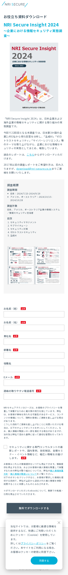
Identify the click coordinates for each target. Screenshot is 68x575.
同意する (44, 560)
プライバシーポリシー (33, 543)
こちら (30, 154)
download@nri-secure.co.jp (34, 168)
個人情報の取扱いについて (23, 473)
